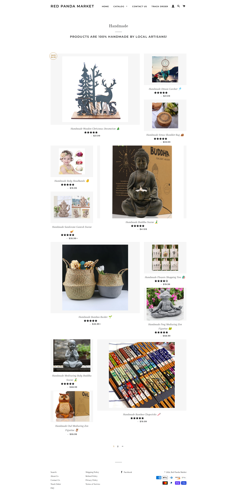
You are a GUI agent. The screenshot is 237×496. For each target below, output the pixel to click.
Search (54, 472)
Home (105, 6)
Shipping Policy (92, 472)
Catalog (119, 6)
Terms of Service (93, 484)
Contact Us (139, 6)
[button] (91, 132)
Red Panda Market (72, 6)
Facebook (127, 472)
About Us (54, 476)
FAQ (52, 488)
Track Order (160, 6)
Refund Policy (92, 476)
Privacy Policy (92, 480)
